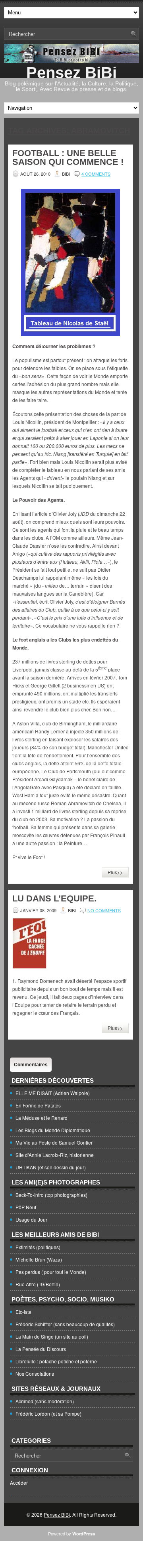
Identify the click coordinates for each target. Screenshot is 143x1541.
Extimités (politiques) (37, 1247)
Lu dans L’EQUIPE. (54, 898)
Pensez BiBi (71, 72)
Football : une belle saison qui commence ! (68, 157)
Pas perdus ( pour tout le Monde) (50, 1271)
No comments (104, 910)
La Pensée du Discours (40, 1348)
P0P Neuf (25, 1207)
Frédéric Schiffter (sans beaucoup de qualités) (65, 1324)
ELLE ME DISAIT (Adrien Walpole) (52, 1092)
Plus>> (115, 872)
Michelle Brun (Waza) (38, 1259)
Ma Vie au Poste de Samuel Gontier (54, 1142)
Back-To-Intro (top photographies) (51, 1194)
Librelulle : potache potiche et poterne (56, 1361)
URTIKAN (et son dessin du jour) (50, 1167)
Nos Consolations (34, 1373)
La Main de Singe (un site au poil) (51, 1336)
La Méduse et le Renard (41, 1117)
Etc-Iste (23, 1311)
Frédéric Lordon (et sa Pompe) (48, 1413)
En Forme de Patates (38, 1105)
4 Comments (95, 173)
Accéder (19, 1482)
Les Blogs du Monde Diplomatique (52, 1130)
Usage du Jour (31, 1219)
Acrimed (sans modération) (44, 1401)
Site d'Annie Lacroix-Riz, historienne (54, 1154)
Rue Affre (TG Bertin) (37, 1284)
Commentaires (31, 1065)
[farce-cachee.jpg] (29, 966)
